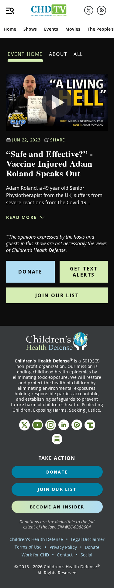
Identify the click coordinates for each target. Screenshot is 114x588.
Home (10, 29)
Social (86, 555)
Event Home (25, 54)
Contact (64, 555)
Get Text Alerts (84, 271)
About (58, 54)
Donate (30, 271)
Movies (72, 29)
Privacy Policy (63, 547)
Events (51, 29)
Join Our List (57, 295)
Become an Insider (57, 507)
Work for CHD (35, 555)
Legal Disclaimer (88, 539)
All (78, 54)
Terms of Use (28, 547)
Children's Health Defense (36, 539)
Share (57, 140)
